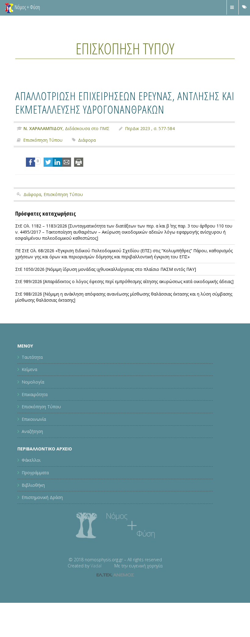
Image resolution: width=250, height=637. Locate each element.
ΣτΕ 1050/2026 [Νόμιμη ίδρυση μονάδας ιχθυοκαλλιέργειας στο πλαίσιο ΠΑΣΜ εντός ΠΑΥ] (105, 269)
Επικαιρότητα (35, 394)
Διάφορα (87, 140)
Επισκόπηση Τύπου (125, 48)
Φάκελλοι (31, 460)
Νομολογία (33, 382)
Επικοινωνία (34, 419)
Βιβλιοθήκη (33, 485)
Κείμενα (29, 369)
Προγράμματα (35, 472)
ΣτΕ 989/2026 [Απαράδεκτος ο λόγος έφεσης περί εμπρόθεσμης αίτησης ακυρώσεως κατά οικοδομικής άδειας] (124, 281)
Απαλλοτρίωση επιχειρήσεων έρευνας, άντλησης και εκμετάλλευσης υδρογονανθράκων (124, 102)
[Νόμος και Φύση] (9, 7)
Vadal (96, 566)
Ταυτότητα (32, 357)
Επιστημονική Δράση (42, 497)
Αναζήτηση (32, 431)
